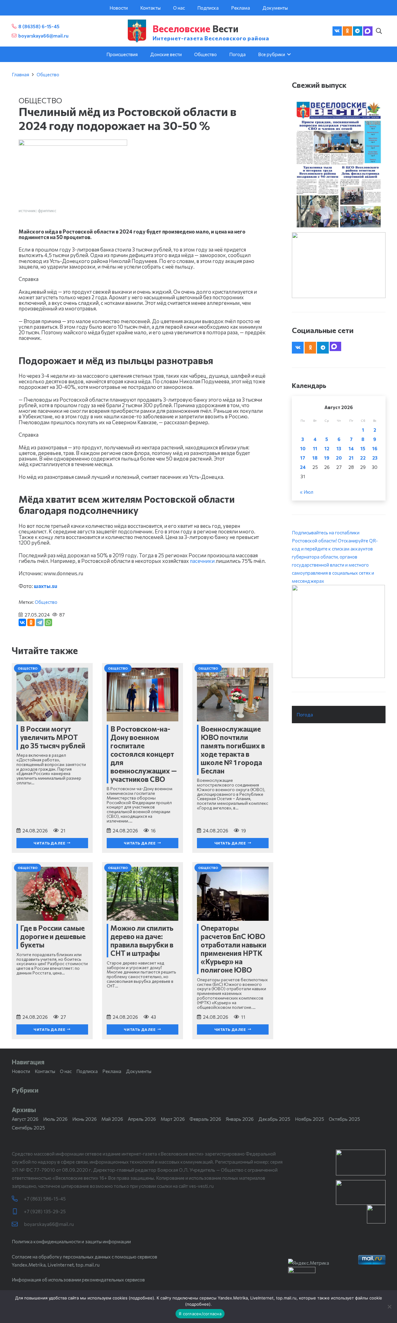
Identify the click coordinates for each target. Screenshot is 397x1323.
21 (351, 458)
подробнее (141, 1297)
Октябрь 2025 (344, 1119)
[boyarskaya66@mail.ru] (18, 1224)
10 (303, 448)
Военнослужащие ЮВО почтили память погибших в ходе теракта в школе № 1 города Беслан (233, 749)
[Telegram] (357, 31)
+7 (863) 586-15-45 (45, 1198)
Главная (20, 74)
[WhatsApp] (48, 622)
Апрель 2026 (142, 1119)
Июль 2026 (55, 1119)
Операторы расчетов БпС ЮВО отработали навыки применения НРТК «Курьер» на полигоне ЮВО (233, 949)
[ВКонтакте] (22, 622)
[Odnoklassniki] (347, 31)
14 (351, 448)
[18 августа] (338, 164)
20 (339, 458)
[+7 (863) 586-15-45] (18, 1199)
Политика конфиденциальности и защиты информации (71, 1241)
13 (339, 448)
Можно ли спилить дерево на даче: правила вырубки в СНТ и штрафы (141, 940)
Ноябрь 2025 (309, 1119)
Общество (48, 74)
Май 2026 (112, 1119)
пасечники (202, 561)
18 (315, 458)
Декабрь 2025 (274, 1119)
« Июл (306, 492)
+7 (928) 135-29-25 (45, 1211)
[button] (379, 31)
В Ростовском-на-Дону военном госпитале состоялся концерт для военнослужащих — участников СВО (143, 753)
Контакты (45, 1071)
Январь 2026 (240, 1119)
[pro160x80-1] (361, 1192)
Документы (138, 1071)
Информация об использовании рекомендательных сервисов (78, 1279)
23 (374, 458)
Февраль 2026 (205, 1119)
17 (302, 458)
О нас (66, 1071)
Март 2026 (173, 1119)
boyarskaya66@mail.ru (49, 1224)
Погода (305, 714)
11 (315, 448)
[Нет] (389, 1306)
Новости (21, 1071)
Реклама (111, 1071)
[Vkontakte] (337, 31)
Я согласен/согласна (200, 1313)
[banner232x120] (361, 1162)
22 (363, 458)
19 (326, 458)
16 (374, 448)
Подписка (87, 1071)
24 (303, 467)
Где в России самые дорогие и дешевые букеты (53, 936)
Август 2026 (25, 1119)
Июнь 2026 (84, 1119)
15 (362, 448)
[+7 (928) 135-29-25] (18, 1211)
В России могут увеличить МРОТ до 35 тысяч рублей (52, 737)
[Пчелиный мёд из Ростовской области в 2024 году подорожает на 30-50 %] (73, 143)
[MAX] (367, 31)
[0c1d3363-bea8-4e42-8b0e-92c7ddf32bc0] (338, 631)
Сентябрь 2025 (28, 1127)
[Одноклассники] (31, 622)
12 (326, 448)
